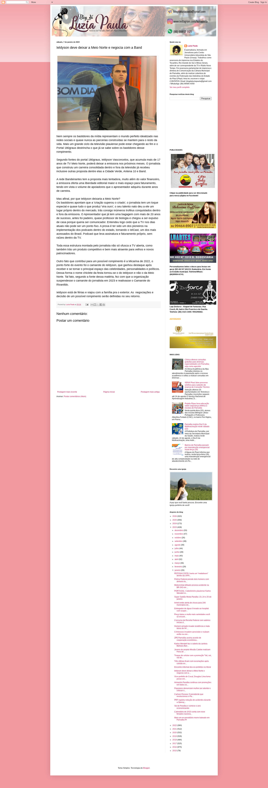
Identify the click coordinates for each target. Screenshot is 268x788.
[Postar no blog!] (94, 304)
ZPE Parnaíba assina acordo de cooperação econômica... (187, 639)
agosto (178, 545)
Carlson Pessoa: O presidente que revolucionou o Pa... (188, 695)
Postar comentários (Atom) (75, 396)
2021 (174, 729)
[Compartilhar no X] (97, 304)
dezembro (179, 530)
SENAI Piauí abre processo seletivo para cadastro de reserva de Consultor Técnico (197, 385)
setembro (179, 541)
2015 (174, 751)
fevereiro (179, 567)
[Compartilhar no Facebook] (100, 304)
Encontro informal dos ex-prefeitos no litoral (192, 667)
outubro (178, 538)
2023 (174, 527)
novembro (179, 534)
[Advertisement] (193, 124)
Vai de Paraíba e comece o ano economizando (187, 707)
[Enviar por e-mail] (92, 304)
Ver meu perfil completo (180, 87)
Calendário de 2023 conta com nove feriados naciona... (189, 713)
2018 (174, 740)
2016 (174, 747)
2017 (174, 743)
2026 (174, 516)
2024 (174, 523)
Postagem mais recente (67, 392)
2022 (174, 725)
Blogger (146, 768)
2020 (174, 732)
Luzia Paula (193, 46)
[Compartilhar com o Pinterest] (103, 304)
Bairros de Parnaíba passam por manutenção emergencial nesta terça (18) (197, 447)
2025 (174, 520)
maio (177, 556)
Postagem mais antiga (150, 392)
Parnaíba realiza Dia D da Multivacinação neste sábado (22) (197, 426)
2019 (174, 736)
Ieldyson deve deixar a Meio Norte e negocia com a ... (189, 672)
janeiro (178, 570)
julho (177, 548)
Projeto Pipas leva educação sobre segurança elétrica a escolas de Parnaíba (197, 405)
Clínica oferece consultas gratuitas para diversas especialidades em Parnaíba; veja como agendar (197, 363)
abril (177, 559)
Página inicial (109, 392)
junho (177, 552)
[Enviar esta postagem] (87, 304)
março (177, 563)
